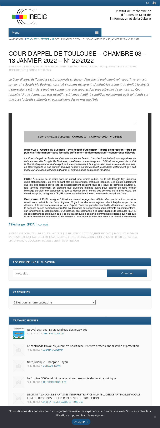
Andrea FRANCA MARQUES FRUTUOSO (63, 401)
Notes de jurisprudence (96, 233)
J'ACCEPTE (81, 421)
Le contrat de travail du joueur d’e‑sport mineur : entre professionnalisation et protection (83, 346)
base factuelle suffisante (42, 236)
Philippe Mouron (54, 333)
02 (53, 39)
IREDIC (28, 39)
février (45, 39)
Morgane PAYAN (51, 365)
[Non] (155, 417)
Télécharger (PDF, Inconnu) (28, 224)
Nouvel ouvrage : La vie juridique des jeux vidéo (57, 329)
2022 (36, 39)
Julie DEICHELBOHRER (54, 382)
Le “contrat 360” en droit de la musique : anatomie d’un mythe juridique (71, 378)
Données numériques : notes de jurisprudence (95, 66)
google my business (40, 240)
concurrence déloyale (73, 236)
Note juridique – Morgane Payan (47, 362)
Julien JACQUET (30, 66)
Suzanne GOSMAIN (53, 349)
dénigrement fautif (101, 236)
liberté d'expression (66, 240)
